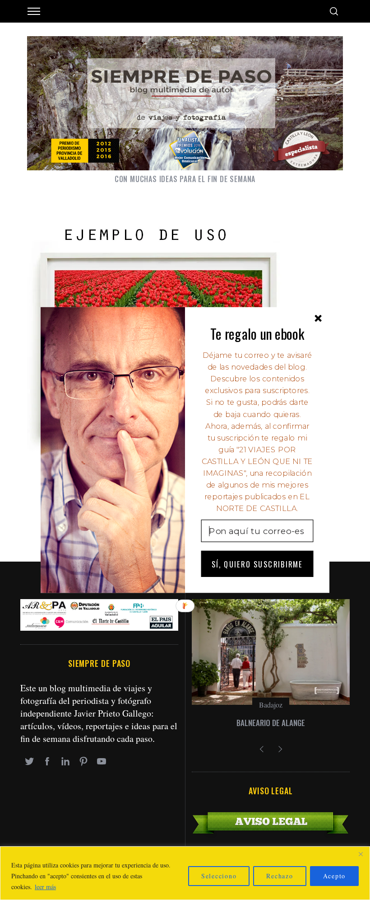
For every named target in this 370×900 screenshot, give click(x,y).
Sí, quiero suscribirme (257, 563)
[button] (257, 333)
